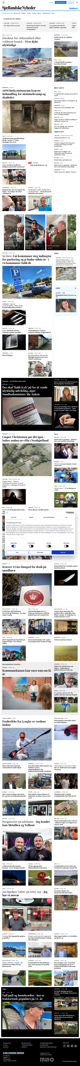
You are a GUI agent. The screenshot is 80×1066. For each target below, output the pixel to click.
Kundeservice (7, 1043)
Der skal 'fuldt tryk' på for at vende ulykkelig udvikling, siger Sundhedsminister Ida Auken (25, 390)
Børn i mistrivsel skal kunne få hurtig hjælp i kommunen (65, 383)
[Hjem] (3, 2)
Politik (63, 35)
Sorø (3, 992)
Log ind (71, 2)
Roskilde (4, 534)
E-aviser (51, 2)
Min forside (17, 13)
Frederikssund (32, 933)
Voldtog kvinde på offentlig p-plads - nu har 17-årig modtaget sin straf (13, 140)
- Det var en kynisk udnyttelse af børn (12, 306)
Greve (5, 23)
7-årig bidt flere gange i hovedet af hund (63, 63)
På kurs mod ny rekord (62, 640)
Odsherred (31, 763)
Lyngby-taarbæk (6, 718)
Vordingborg (5, 187)
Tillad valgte (40, 552)
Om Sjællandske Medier (46, 1043)
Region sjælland (58, 718)
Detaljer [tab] (31, 517)
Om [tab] (66, 517)
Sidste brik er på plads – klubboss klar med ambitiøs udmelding (65, 166)
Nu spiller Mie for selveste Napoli (65, 694)
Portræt (63, 1013)
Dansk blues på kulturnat (63, 160)
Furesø (30, 792)
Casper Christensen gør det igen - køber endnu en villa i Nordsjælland (25, 438)
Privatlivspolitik (44, 1045)
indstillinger (62, 530)
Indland (12, 87)
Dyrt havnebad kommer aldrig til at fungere (39, 938)
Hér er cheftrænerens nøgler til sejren (65, 768)
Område (23, 13)
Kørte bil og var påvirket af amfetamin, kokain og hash (13, 26)
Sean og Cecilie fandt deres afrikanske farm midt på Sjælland (64, 1017)
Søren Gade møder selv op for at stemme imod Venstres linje (39, 641)
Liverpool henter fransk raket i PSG (65, 465)
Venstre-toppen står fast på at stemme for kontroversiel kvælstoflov (64, 144)
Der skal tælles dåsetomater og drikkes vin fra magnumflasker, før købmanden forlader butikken (40, 768)
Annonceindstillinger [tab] (49, 517)
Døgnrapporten (13, 23)
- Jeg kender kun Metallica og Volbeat (26, 823)
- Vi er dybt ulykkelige (21, 41)
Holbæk (4, 301)
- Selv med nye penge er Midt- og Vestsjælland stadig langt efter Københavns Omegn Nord (66, 262)
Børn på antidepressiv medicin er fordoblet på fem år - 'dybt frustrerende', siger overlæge (66, 408)
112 (9, 563)
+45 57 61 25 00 (12, 1060)
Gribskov (30, 507)
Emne (28, 13)
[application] (14, 232)
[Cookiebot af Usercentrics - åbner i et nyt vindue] (67, 513)
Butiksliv (37, 763)
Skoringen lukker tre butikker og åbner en (65, 101)
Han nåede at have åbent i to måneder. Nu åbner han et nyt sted (39, 796)
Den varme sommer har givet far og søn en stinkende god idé (14, 795)
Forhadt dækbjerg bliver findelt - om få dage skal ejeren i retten (65, 993)
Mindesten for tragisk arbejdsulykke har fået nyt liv (65, 795)
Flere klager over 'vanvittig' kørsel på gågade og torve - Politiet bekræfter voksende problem (64, 965)
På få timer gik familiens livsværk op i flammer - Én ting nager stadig (14, 613)
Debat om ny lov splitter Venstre (63, 38)
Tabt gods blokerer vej (38, 165)
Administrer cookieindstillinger (48, 1047)
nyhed (59, 91)
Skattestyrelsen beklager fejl (64, 108)
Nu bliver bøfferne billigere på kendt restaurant (13, 166)
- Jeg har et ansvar (25, 893)
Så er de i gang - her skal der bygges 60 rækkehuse (64, 127)
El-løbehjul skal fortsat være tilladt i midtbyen (38, 357)
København (57, 35)
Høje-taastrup (6, 609)
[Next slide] (75, 232)
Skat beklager (7, 355)
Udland (56, 149)
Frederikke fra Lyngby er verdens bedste (24, 723)
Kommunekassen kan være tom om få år (26, 672)
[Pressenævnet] (47, 1058)
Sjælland (29, 23)
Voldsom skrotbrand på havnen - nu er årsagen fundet (65, 113)
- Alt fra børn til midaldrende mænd (39, 191)
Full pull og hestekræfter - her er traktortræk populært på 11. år (23, 997)
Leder (63, 293)
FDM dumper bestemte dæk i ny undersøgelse (65, 721)
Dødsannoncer (47, 13)
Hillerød (56, 157)
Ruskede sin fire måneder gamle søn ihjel (11, 331)
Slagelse (30, 187)
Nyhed (8, 35)
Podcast (11, 384)
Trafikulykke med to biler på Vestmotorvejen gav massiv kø (65, 867)
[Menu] (77, 2)
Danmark (56, 140)
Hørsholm (31, 328)
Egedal (56, 690)
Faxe (29, 609)
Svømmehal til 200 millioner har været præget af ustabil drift (39, 964)
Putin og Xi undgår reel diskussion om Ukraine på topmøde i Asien (63, 153)
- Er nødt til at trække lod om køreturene (12, 964)
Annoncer (5, 1047)
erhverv (62, 98)
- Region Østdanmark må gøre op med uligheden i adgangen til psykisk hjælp (13, 484)
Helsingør (5, 433)
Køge (3, 35)
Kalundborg (57, 792)
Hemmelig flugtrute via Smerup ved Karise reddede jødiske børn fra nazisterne (38, 613)
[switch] (31, 546)
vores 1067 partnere (15, 525)
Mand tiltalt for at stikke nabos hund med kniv (66, 567)
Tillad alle (62, 552)
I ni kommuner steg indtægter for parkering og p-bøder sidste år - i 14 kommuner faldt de (26, 259)
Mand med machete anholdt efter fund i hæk (58, 26)
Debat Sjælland (66, 257)
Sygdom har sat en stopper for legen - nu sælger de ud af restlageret (13, 191)
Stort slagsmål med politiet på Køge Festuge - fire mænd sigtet (13, 641)
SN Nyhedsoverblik (7, 13)
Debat (39, 13)
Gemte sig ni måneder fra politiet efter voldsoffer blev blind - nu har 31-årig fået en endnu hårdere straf (65, 614)
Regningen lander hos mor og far (66, 296)
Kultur (61, 157)
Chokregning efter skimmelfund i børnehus (37, 867)
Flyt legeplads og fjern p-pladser (13, 937)
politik (63, 105)
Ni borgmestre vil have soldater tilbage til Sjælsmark (39, 331)
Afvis (17, 552)
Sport (53, 13)
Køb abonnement (60, 2)
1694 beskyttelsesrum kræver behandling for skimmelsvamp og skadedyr (24, 94)
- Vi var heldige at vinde (65, 489)
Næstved (56, 124)
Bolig (10, 433)
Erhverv (34, 13)
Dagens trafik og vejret (67, 135)
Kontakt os (24, 1047)
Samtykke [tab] (13, 517)
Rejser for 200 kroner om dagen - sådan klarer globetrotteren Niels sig (63, 668)
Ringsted (4, 162)
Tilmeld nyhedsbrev (27, 1045)
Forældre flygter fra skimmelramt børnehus (63, 892)
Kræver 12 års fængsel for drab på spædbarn (24, 568)
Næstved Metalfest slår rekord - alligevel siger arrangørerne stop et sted (65, 823)
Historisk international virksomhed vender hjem (11, 767)
